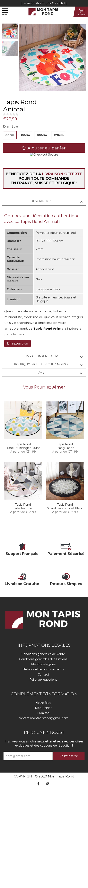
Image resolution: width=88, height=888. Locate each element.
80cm (25, 135)
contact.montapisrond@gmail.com (43, 718)
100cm (42, 135)
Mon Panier (43, 708)
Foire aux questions (43, 679)
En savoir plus (17, 343)
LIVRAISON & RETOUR (41, 356)
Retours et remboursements (43, 669)
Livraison (43, 713)
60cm (9, 135)
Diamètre (10, 126)
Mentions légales (43, 664)
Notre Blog (43, 703)
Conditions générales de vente (43, 654)
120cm (59, 135)
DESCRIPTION (41, 201)
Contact (43, 674)
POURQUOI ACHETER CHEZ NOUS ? (41, 364)
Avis (41, 372)
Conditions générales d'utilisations (43, 659)
